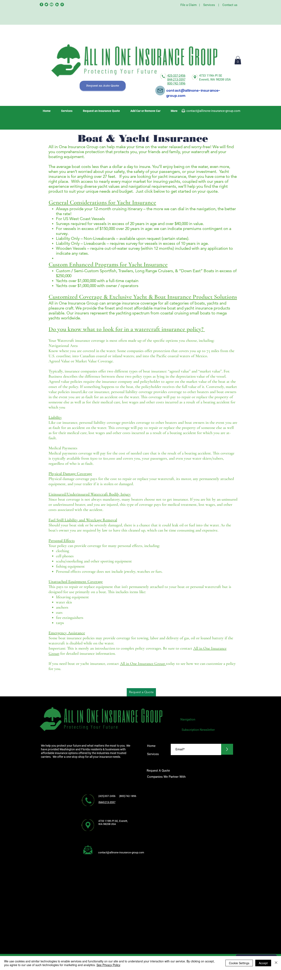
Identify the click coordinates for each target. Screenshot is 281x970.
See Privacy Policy (108, 965)
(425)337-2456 (107, 796)
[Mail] (160, 90)
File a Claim (188, 5)
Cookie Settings (239, 963)
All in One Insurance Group (143, 663)
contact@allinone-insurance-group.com (213, 111)
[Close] (276, 963)
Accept (263, 963)
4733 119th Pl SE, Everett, (113, 820)
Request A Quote (159, 770)
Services (209, 5)
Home (151, 746)
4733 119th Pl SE (210, 75)
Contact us (229, 5)
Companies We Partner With (166, 777)
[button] (237, 60)
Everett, (204, 79)
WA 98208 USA (220, 79)
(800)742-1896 (128, 796)
